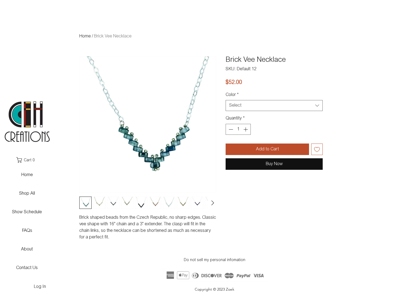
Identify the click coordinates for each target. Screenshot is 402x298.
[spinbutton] (238, 129)
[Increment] (246, 129)
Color (232, 95)
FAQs (27, 231)
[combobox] (274, 105)
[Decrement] (230, 129)
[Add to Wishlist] (317, 149)
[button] (26, 160)
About (27, 249)
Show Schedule (27, 212)
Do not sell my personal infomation (214, 260)
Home (85, 36)
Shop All (27, 193)
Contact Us (27, 268)
